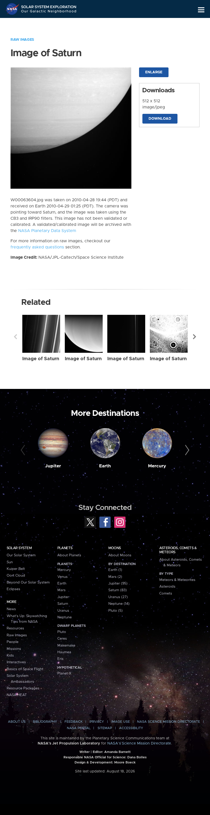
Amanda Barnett (117, 752)
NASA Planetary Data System (47, 231)
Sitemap (105, 728)
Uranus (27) (118, 597)
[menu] (201, 10)
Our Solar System (21, 555)
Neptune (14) (119, 604)
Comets (165, 593)
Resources (15, 628)
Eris (60, 659)
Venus (62, 577)
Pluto (61, 632)
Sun (10, 562)
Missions (14, 649)
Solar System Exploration (49, 6)
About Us (17, 721)
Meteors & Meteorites (177, 580)
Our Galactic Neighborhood (49, 12)
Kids (10, 655)
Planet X (64, 673)
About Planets (69, 555)
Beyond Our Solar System (28, 582)
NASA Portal (78, 728)
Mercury (157, 466)
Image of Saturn (40, 358)
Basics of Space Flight (25, 669)
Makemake (66, 645)
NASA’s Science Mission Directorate (139, 743)
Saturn (62, 604)
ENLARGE (153, 72)
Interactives (16, 662)
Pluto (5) (115, 610)
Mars (61, 590)
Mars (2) (115, 577)
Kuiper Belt (16, 569)
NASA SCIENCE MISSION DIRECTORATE (168, 721)
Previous (15, 336)
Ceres (62, 638)
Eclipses (13, 589)
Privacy (97, 721)
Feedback (73, 721)
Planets (64, 548)
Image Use (120, 721)
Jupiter (53, 466)
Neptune (64, 617)
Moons (114, 548)
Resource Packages (23, 688)
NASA (13, 9)
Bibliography (45, 721)
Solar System (19, 548)
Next (194, 336)
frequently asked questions (37, 247)
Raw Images (22, 40)
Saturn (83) (117, 590)
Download (160, 118)
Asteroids (167, 586)
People (12, 642)
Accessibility (131, 728)
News (11, 609)
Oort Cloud (16, 575)
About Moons (119, 555)
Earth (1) (115, 570)
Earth (105, 466)
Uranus (63, 610)
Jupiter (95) (118, 583)
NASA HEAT (17, 695)
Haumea (64, 652)
